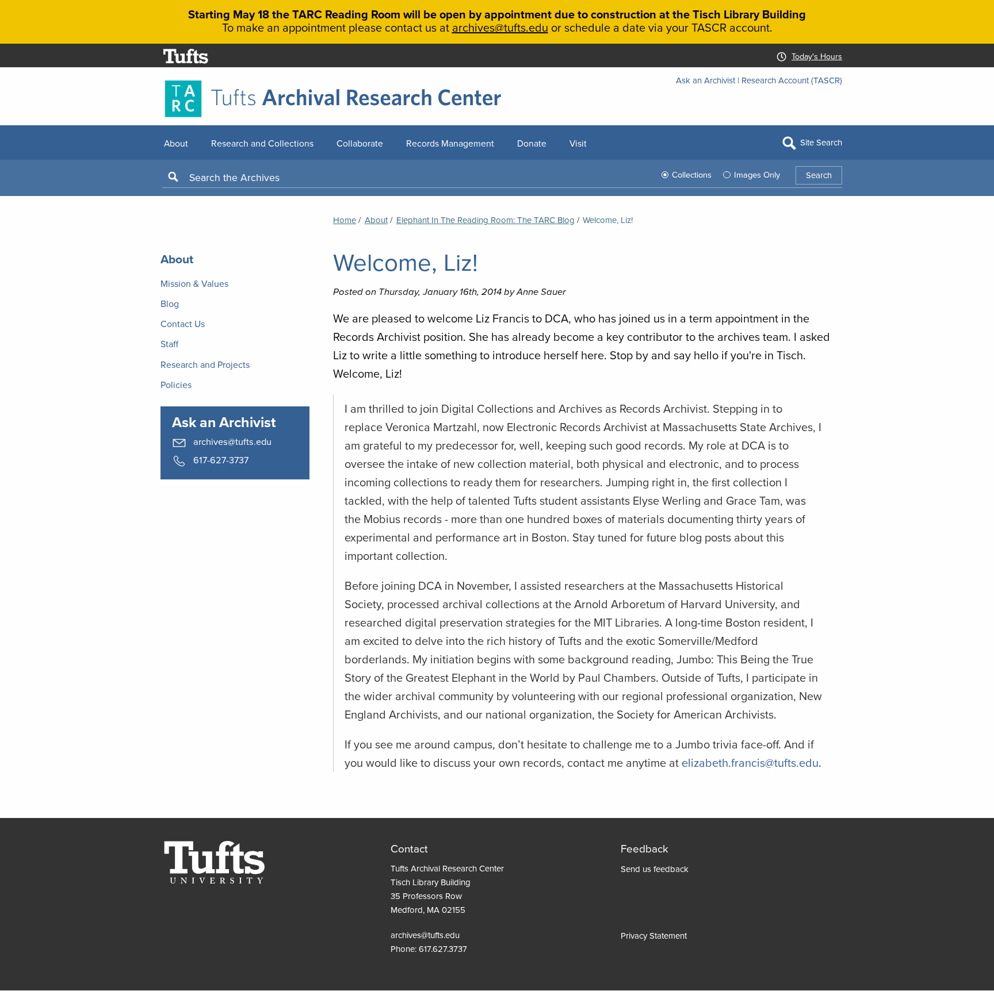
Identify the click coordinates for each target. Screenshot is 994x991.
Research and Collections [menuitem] (262, 143)
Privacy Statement (654, 935)
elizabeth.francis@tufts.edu (750, 762)
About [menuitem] (176, 143)
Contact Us (182, 323)
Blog (169, 303)
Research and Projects (205, 364)
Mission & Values (194, 283)
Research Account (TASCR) (791, 80)
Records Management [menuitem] (450, 143)
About (376, 220)
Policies (176, 384)
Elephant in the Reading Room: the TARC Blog (485, 220)
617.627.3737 (443, 949)
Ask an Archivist (705, 80)
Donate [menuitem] (531, 143)
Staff (169, 343)
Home (344, 220)
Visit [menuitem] (578, 143)
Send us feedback (655, 869)
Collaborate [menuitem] (360, 143)
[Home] (497, 98)
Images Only (757, 174)
